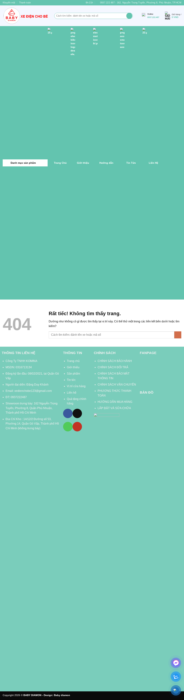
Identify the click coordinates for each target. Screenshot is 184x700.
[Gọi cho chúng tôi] (67, 426)
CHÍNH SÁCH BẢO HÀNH (115, 361)
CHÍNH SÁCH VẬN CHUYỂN (117, 384)
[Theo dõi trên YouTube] (77, 426)
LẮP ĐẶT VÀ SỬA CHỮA (114, 408)
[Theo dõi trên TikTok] (77, 413)
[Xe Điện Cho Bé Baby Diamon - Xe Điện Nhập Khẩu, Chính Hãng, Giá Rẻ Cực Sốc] (26, 16)
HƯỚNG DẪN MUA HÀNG (115, 401)
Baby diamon (62, 695)
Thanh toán (25, 2)
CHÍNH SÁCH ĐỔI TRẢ (113, 367)
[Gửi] (129, 16)
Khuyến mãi (9, 2)
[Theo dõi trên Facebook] (67, 413)
